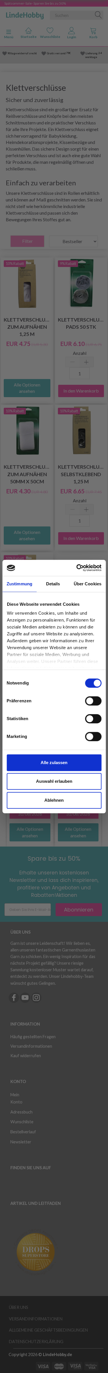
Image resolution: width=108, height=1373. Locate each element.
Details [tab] (53, 583)
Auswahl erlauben (54, 781)
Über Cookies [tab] (87, 583)
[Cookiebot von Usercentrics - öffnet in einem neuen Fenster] (76, 568)
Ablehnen (54, 800)
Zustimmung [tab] (19, 583)
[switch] (93, 700)
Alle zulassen (54, 762)
